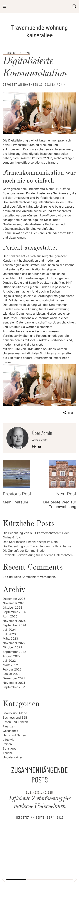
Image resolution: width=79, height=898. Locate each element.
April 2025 (10, 616)
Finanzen (9, 726)
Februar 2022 (12, 669)
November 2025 (14, 603)
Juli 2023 (9, 634)
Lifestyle (8, 739)
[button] (3, 879)
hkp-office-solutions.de (31, 162)
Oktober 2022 (12, 647)
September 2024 (14, 625)
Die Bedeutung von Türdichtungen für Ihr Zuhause (37, 546)
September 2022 (14, 652)
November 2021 (14, 683)
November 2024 (14, 621)
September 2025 (14, 612)
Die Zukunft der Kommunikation (24, 550)
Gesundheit (10, 731)
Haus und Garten (14, 735)
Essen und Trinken (15, 722)
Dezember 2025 (14, 599)
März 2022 (10, 665)
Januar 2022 (11, 674)
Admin (61, 84)
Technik (8, 753)
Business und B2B (15, 717)
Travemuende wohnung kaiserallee (39, 31)
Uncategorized (13, 757)
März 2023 (10, 638)
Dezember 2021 (14, 678)
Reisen (7, 744)
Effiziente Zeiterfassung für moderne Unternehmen (38, 555)
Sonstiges (9, 748)
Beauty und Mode (15, 713)
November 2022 (14, 643)
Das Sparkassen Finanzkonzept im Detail (31, 542)
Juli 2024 (9, 629)
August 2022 (12, 656)
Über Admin (42, 433)
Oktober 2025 (12, 607)
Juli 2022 (9, 660)
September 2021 (14, 687)
